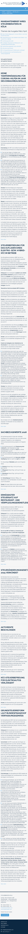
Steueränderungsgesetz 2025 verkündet (11, 46)
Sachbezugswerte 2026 (7, 41)
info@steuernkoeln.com (8, 929)
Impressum (4, 921)
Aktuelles (16, 11)
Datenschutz (4, 925)
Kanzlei (9, 11)
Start (3, 11)
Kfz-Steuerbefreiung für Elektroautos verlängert (13, 50)
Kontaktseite (5, 915)
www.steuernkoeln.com (6, 909)
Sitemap (3, 927)
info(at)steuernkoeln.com (6, 907)
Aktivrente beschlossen (7, 48)
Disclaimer (4, 923)
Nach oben (3, 239)
